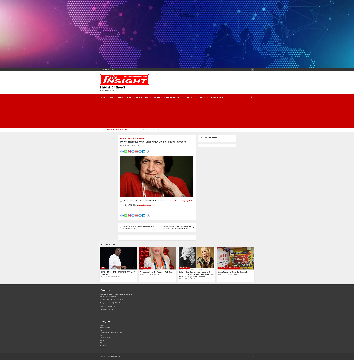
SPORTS (130, 97)
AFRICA (148, 97)
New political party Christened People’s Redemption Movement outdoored (138, 227)
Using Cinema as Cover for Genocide (233, 272)
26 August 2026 (222, 274)
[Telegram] (140, 150)
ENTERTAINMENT (217, 97)
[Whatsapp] (125, 150)
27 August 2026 (105, 277)
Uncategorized (104, 348)
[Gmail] (136, 150)
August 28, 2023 (144, 205)
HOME (103, 97)
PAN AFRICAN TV (190, 97)
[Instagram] (129, 150)
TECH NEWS (203, 97)
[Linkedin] (143, 150)
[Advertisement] (174, 114)
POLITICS (120, 97)
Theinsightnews (112, 87)
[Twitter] (133, 150)
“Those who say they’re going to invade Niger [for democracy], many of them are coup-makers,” (176, 227)
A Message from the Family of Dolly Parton (157, 272)
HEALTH (139, 97)
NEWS (111, 97)
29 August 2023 (125, 145)
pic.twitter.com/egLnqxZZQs (181, 201)
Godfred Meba (135, 145)
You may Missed (108, 244)
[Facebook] (122, 150)
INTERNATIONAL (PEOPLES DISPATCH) (167, 97)
